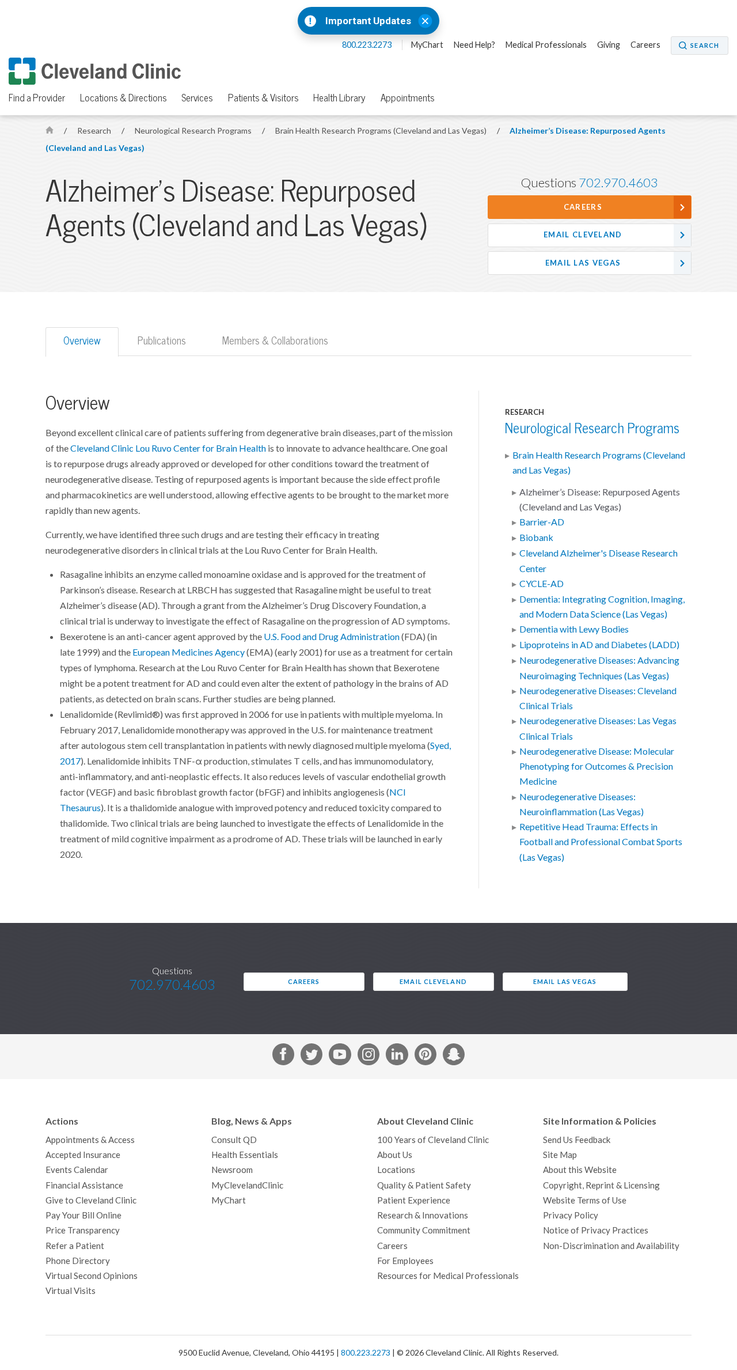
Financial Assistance (84, 1185)
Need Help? (474, 45)
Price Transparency (82, 1230)
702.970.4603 (618, 183)
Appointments (408, 98)
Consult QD (234, 1139)
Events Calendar (76, 1169)
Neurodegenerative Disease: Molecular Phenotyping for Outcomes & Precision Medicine (596, 766)
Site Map (560, 1154)
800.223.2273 (367, 45)
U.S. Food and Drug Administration (332, 636)
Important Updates (368, 21)
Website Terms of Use (584, 1200)
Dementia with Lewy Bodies (574, 629)
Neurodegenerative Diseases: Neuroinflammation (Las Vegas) (581, 804)
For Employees (405, 1260)
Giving (608, 45)
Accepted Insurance (82, 1154)
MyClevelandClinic (247, 1185)
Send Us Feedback (576, 1139)
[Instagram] (368, 1056)
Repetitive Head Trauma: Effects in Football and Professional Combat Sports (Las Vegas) (600, 842)
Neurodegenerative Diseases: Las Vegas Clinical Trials (598, 728)
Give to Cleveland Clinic (90, 1200)
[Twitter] (311, 1056)
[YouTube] (340, 1056)
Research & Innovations (422, 1215)
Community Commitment (423, 1230)
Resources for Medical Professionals (448, 1275)
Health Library (339, 98)
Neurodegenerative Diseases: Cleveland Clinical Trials (598, 698)
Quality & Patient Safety (424, 1185)
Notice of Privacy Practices (595, 1230)
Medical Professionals (546, 45)
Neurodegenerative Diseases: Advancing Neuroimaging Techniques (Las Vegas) (599, 667)
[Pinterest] (425, 1056)
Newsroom (232, 1169)
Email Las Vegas (583, 263)
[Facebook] (283, 1056)
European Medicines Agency (188, 652)
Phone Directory (77, 1260)
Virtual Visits (70, 1290)
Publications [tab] (162, 340)
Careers (645, 45)
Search (704, 45)
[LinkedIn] (397, 1056)
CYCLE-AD (541, 583)
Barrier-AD (541, 522)
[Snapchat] (454, 1056)
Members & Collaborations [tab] (275, 340)
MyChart (427, 45)
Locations (396, 1169)
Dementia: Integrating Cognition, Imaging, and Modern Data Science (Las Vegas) (602, 606)
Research (95, 131)
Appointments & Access (90, 1139)
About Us (394, 1154)
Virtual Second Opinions (91, 1275)
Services (197, 98)
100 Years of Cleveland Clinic (433, 1139)
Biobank (536, 537)
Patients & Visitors (263, 98)
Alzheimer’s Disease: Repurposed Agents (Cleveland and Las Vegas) (599, 499)
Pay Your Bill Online (83, 1215)
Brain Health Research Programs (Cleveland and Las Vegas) (381, 131)
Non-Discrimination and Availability (611, 1245)
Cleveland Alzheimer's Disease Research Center (598, 560)
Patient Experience (413, 1200)
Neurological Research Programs (194, 131)
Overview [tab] (82, 340)
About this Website (580, 1169)
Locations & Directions (123, 98)
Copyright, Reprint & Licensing (601, 1185)
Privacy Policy (570, 1215)
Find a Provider (37, 98)
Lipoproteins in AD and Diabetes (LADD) (599, 644)
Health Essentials (244, 1154)
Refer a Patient (74, 1245)
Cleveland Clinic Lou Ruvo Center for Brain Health (168, 448)
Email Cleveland (583, 235)
